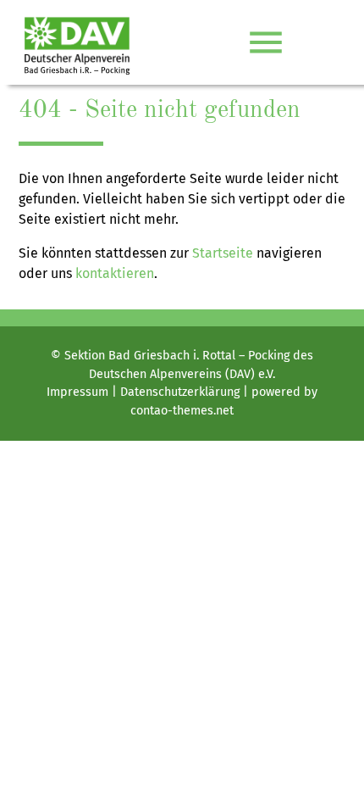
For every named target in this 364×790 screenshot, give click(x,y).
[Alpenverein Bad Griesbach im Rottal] (77, 42)
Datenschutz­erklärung (180, 392)
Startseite (222, 253)
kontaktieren (114, 273)
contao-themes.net (182, 410)
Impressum (77, 392)
